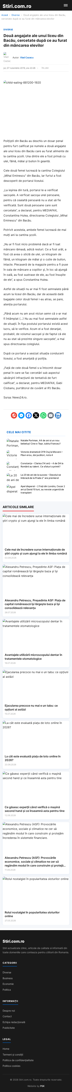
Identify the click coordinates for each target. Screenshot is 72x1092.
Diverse (16, 15)
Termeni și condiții (13, 1054)
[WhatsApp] (43, 415)
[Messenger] (21, 415)
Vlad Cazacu (27, 57)
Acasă (4, 15)
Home (6, 1048)
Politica (7, 989)
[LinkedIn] (58, 415)
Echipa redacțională (14, 1022)
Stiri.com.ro (13, 941)
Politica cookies (11, 1065)
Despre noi (9, 1010)
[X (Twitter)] (36, 415)
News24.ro (19, 397)
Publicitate (9, 1027)
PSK (42, 1086)
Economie (8, 983)
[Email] (51, 415)
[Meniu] (65, 5)
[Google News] (14, 415)
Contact (7, 1016)
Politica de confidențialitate (18, 1060)
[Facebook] (29, 415)
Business (8, 978)
